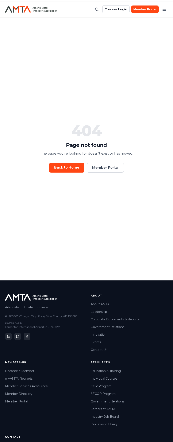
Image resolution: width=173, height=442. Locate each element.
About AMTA (100, 304)
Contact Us (99, 350)
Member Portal (145, 9)
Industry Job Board (105, 417)
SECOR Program (103, 394)
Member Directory (18, 394)
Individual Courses (104, 378)
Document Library (104, 424)
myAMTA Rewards (18, 378)
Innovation (99, 334)
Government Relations (107, 327)
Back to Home (66, 167)
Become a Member (19, 371)
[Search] (97, 9)
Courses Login (116, 9)
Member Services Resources (26, 386)
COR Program (101, 386)
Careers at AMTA (103, 409)
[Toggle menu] (164, 9)
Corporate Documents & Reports (115, 319)
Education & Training (106, 371)
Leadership (99, 312)
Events (96, 342)
